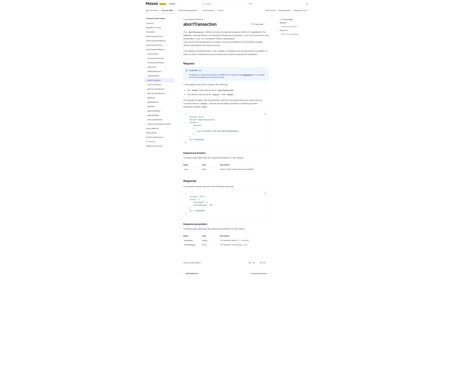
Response (284, 30)
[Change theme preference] (307, 4)
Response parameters (290, 34)
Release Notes (285, 10)
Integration (247, 75)
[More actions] (267, 24)
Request (283, 23)
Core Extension (208, 10)
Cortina (221, 10)
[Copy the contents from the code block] (265, 113)
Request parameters (289, 26)
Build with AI (271, 10)
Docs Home (153, 10)
